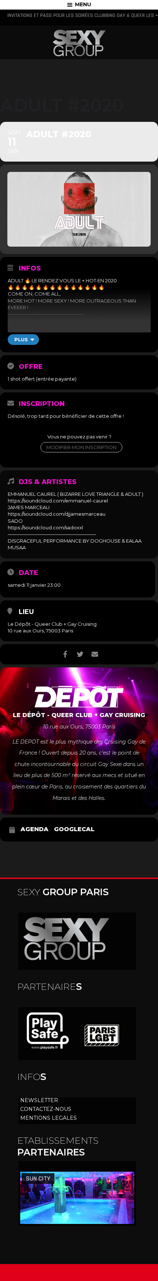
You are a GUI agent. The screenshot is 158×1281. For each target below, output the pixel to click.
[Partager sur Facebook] (65, 654)
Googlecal (74, 829)
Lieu (26, 612)
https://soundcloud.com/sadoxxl (45, 527)
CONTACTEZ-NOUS (45, 1109)
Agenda (35, 829)
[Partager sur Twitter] (79, 654)
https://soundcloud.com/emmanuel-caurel (58, 501)
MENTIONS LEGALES (48, 1118)
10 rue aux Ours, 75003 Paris (40, 631)
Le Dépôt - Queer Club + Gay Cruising (52, 624)
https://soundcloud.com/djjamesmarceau (56, 514)
